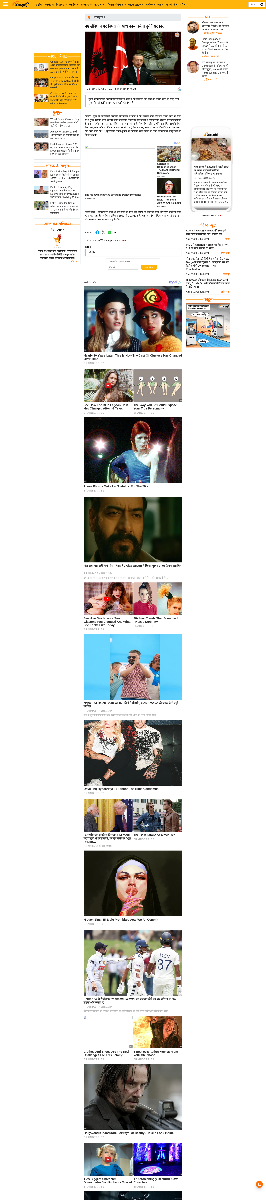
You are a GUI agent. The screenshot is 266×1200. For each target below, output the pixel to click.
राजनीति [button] (170, 4)
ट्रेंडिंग (57, 113)
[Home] (88, 17)
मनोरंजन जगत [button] (153, 4)
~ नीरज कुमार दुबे (210, 56)
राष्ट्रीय (39, 4)
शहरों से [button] (98, 4)
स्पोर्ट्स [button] (72, 4)
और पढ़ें (74, 261)
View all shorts (210, 216)
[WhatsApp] (176, 57)
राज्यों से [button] (85, 4)
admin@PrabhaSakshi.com (99, 89)
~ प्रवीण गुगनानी (209, 79)
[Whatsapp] (109, 234)
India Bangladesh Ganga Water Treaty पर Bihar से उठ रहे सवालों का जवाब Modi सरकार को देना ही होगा (215, 46)
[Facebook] (176, 44)
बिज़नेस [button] (60, 4)
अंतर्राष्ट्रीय (49, 4)
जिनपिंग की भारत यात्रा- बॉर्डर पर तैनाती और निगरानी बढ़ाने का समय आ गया (215, 26)
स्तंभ (208, 17)
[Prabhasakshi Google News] (179, 89)
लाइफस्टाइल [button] (134, 4)
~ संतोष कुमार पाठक (212, 33)
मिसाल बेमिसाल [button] (115, 4)
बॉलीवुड (226, 274)
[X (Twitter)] (176, 51)
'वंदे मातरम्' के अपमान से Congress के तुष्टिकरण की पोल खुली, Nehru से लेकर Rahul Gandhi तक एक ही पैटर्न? (215, 69)
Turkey (91, 251)
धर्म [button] (181, 4)
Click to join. (119, 240)
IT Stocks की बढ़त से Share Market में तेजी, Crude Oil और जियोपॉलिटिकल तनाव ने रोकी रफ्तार (208, 283)
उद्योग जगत (225, 253)
